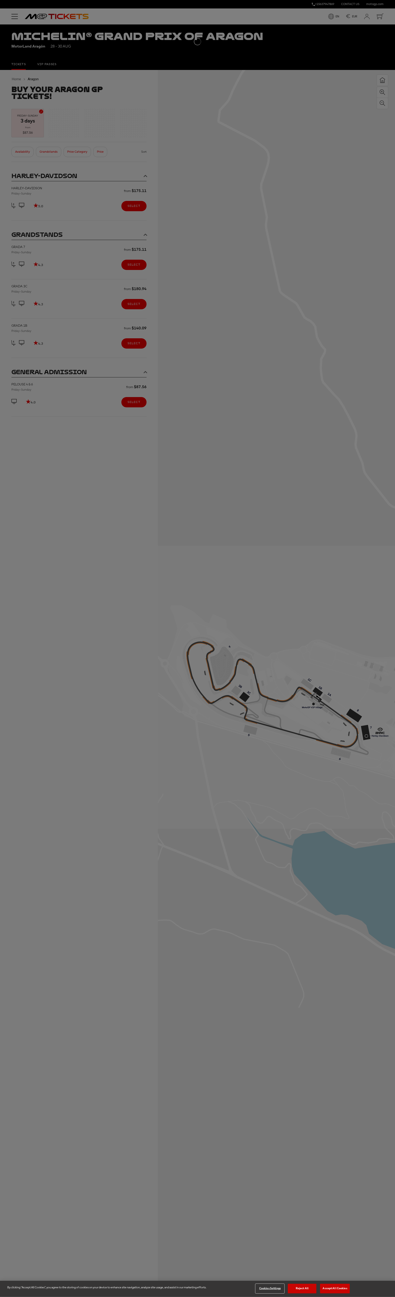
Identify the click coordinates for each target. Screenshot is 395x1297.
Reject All (302, 1288)
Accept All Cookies (335, 1288)
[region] (197, 1289)
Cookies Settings (270, 1288)
